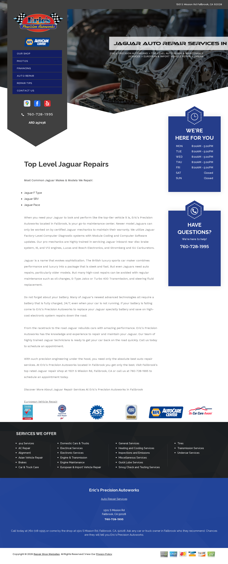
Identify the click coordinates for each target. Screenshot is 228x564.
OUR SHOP (23, 53)
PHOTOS (22, 61)
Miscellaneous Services (133, 457)
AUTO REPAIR (25, 75)
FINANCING (24, 68)
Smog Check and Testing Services (139, 467)
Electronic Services (72, 452)
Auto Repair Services (114, 499)
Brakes (23, 462)
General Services (129, 443)
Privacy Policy (104, 554)
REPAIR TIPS (24, 83)
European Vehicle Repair (41, 401)
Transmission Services (190, 448)
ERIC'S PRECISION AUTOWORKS (129, 53)
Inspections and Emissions (134, 452)
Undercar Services (188, 452)
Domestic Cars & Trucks (74, 443)
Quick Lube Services (131, 462)
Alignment (25, 452)
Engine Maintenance (72, 462)
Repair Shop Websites (47, 554)
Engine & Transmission (73, 457)
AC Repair (24, 448)
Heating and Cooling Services (136, 448)
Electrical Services (71, 448)
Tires (180, 443)
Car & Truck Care (29, 467)
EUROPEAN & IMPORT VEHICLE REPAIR (167, 56)
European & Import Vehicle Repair (80, 467)
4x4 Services (26, 443)
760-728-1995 (40, 114)
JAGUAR (198, 56)
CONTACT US (25, 90)
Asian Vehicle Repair (31, 457)
